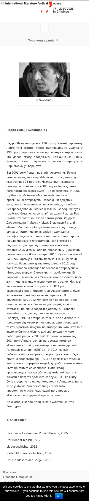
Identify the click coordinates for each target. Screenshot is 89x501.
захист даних (12, 481)
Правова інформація (18, 477)
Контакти (9, 472)
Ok (58, 496)
